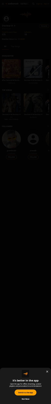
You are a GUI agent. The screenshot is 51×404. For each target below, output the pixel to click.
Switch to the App (25, 392)
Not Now (25, 399)
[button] (25, 202)
